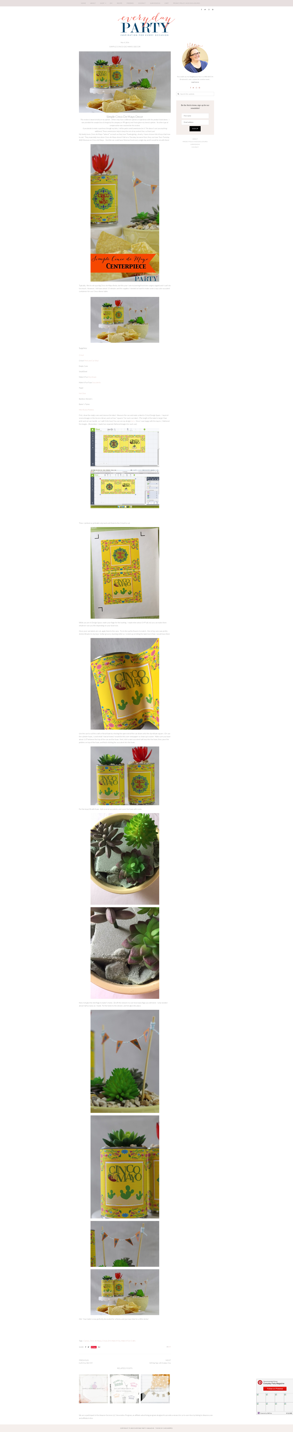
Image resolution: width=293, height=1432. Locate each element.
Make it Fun (116, 1341)
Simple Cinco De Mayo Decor (124, 46)
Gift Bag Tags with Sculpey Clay (160, 1363)
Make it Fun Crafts (128, 1341)
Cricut (81, 355)
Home (83, 3)
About (93, 3)
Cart (167, 3)
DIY (111, 3)
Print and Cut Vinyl (91, 361)
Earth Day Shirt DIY (86, 1363)
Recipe (119, 3)
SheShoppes (168, 1428)
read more (195, 82)
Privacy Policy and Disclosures (186, 3)
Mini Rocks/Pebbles (86, 410)
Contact (142, 3)
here (132, 421)
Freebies (130, 3)
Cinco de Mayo (96, 1341)
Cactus (86, 1341)
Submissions (155, 3)
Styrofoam (92, 377)
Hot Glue (82, 393)
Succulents (96, 382)
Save (94, 1347)
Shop (102, 3)
